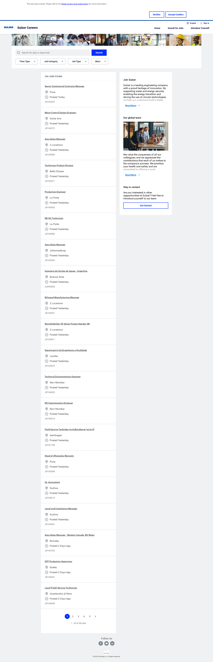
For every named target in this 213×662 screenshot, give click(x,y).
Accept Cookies (176, 14)
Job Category (51, 61)
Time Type (24, 61)
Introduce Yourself (200, 28)
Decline (156, 14)
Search (99, 52)
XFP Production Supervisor (58, 561)
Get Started (146, 205)
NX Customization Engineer (59, 403)
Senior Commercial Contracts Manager (64, 86)
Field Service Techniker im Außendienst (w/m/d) (69, 429)
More (97, 61)
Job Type (76, 61)
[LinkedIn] (112, 643)
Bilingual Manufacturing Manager (62, 297)
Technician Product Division (59, 165)
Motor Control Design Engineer (60, 112)
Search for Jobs (175, 28)
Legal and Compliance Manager (61, 508)
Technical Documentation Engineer (63, 376)
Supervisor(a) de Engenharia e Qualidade (66, 350)
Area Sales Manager (55, 139)
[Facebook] (101, 643)
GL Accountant (52, 482)
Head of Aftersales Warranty (59, 456)
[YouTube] (106, 643)
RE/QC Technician (54, 218)
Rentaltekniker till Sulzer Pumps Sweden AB (67, 324)
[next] (95, 616)
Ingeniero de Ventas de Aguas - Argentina (66, 271)
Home (157, 28)
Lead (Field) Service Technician (61, 588)
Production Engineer (55, 192)
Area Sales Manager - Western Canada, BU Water (70, 535)
